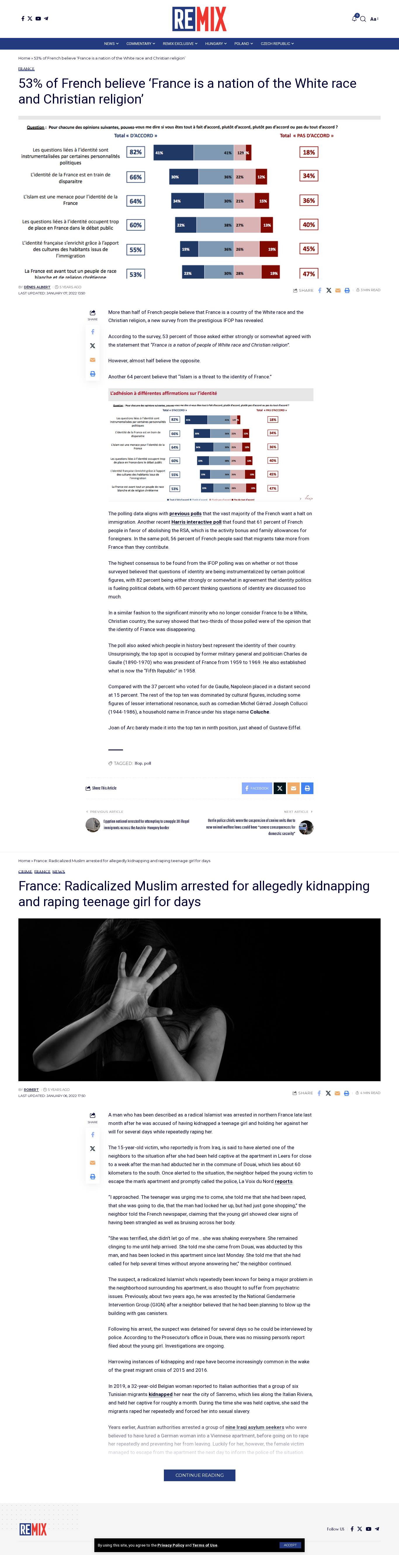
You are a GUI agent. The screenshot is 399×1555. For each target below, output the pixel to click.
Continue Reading (200, 1475)
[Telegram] (46, 18)
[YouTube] (38, 18)
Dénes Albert (37, 287)
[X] (30, 18)
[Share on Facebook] (320, 290)
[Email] (338, 290)
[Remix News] (199, 19)
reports (283, 1181)
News (59, 872)
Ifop (138, 763)
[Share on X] (329, 290)
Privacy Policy (170, 1545)
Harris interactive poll (196, 522)
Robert (31, 1090)
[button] (290, 1545)
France (26, 69)
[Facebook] (23, 18)
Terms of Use (204, 1545)
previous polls (185, 513)
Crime (25, 872)
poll (147, 763)
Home (24, 58)
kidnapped (161, 1394)
